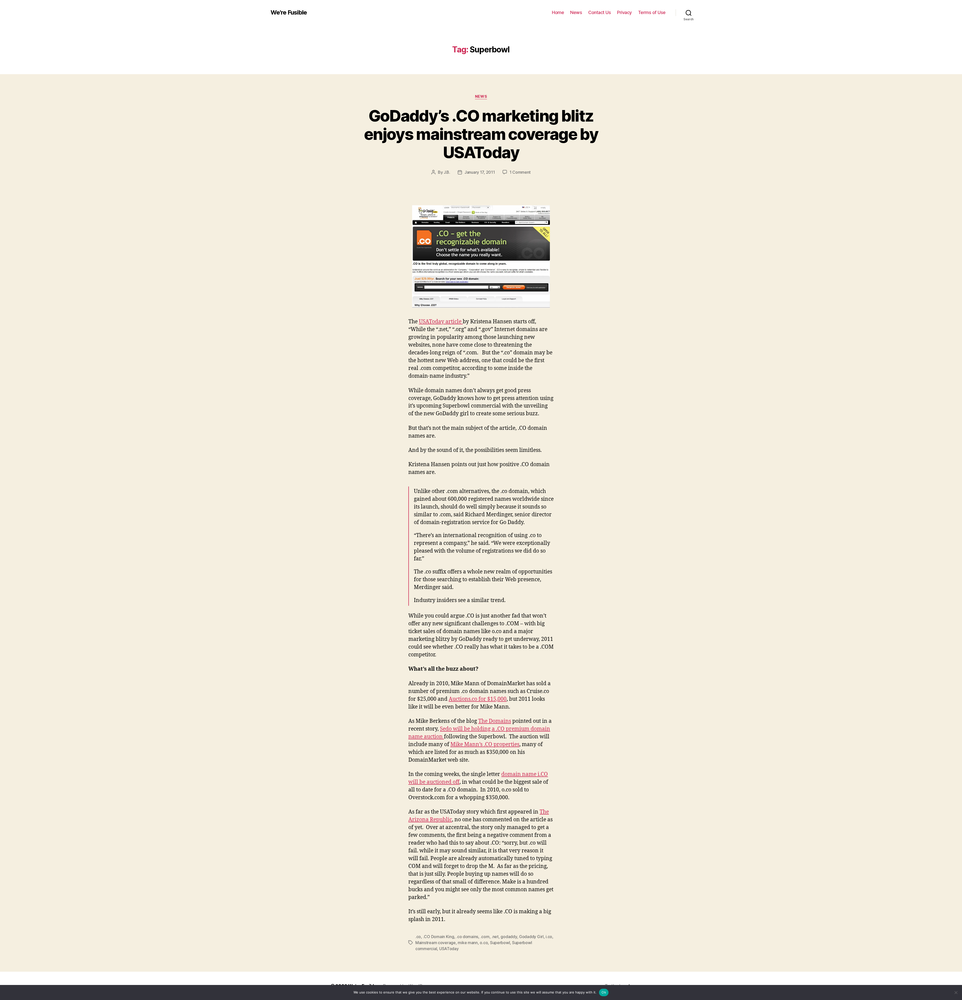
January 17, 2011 (479, 172)
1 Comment (520, 172)
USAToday (449, 948)
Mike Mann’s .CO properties (484, 744)
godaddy (509, 936)
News (576, 12)
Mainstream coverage (435, 942)
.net (495, 936)
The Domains (494, 721)
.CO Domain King (438, 936)
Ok (604, 992)
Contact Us (599, 12)
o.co (484, 942)
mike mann (468, 942)
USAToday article (441, 321)
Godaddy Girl (531, 936)
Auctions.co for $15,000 (478, 699)
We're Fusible (289, 13)
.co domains (467, 936)
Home (558, 12)
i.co (549, 936)
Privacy (624, 12)
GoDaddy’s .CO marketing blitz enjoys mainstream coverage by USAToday (481, 134)
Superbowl (500, 942)
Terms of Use (652, 12)
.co (418, 936)
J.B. (447, 172)
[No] (955, 992)
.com (485, 936)
